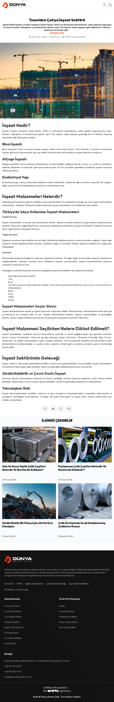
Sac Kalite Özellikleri (79, 583)
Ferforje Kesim (11, 632)
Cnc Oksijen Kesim (13, 616)
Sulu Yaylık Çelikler (67, 627)
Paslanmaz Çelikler (68, 616)
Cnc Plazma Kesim (12, 611)
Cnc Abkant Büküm (13, 638)
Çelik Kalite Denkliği (56, 583)
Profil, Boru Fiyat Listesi (16, 589)
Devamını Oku (57, 32)
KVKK (19, 583)
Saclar (62, 606)
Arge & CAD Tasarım (13, 627)
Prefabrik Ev (10, 643)
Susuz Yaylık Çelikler (68, 622)
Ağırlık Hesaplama (34, 583)
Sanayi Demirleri (12, 622)
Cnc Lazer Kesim (12, 606)
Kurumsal (9, 583)
